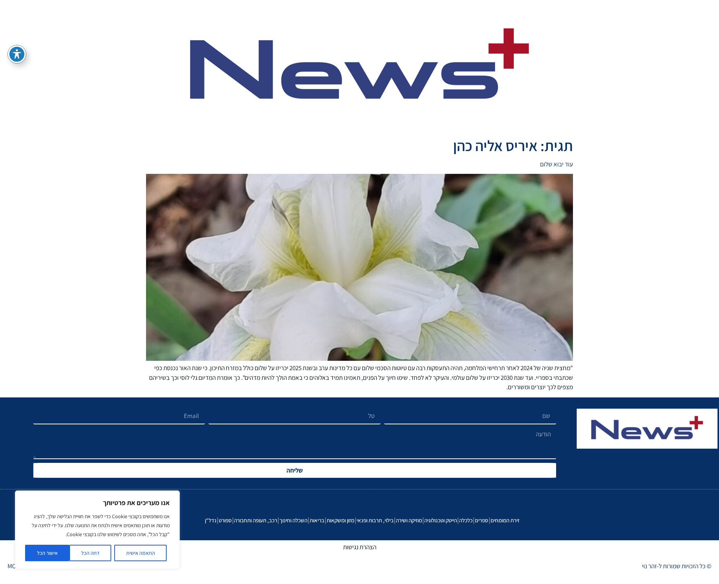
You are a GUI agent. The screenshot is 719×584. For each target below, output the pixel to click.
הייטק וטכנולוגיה (440, 520)
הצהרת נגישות (359, 547)
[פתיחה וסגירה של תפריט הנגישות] (17, 54)
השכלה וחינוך (293, 520)
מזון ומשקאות (340, 520)
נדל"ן (210, 520)
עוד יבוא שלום (556, 164)
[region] (97, 530)
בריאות (317, 520)
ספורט (225, 520)
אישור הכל (47, 553)
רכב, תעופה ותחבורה (255, 520)
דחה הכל (90, 553)
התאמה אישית (140, 553)
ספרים (481, 520)
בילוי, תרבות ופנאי (375, 520)
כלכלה (466, 520)
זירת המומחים (505, 520)
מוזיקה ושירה (409, 520)
